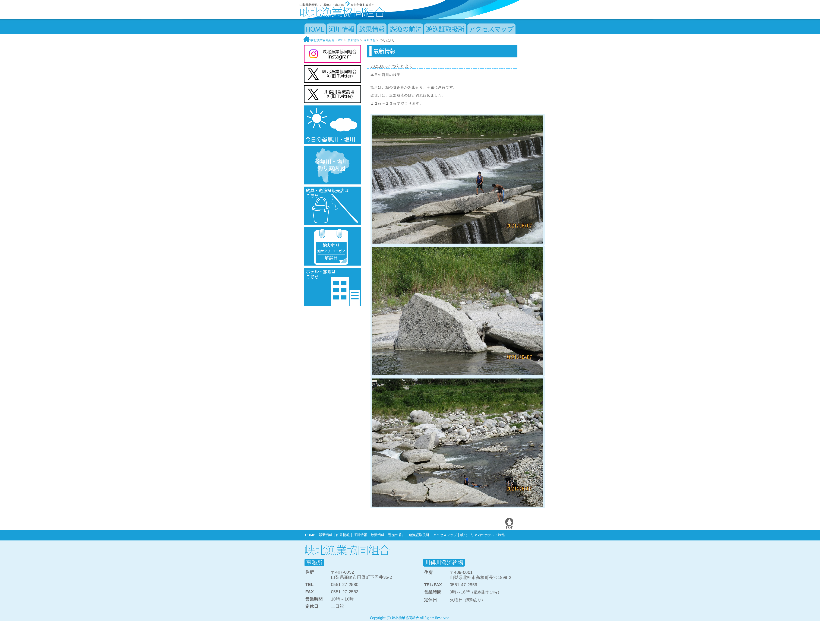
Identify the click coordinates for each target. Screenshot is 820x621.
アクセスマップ (445, 535)
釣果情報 (343, 535)
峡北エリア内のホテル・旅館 (482, 535)
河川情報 (370, 40)
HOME (310, 535)
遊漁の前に (396, 535)
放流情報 (377, 535)
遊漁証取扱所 (419, 535)
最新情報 (353, 40)
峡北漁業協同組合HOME (326, 40)
